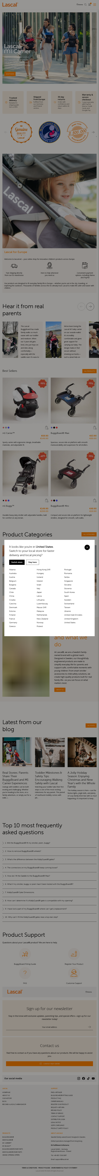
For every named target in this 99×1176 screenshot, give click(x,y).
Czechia (12, 603)
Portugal (67, 569)
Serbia (66, 577)
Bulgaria (12, 585)
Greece (12, 626)
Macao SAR (41, 607)
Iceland (40, 577)
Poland (40, 626)
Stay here (32, 562)
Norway (40, 622)
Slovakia (67, 585)
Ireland (39, 581)
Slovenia (67, 588)
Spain (66, 596)
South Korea (69, 592)
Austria (12, 577)
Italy (38, 588)
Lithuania (40, 600)
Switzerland (69, 603)
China (11, 596)
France (12, 619)
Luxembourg (42, 603)
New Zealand (42, 619)
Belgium (12, 581)
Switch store (16, 562)
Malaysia (40, 611)
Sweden (67, 600)
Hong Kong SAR (43, 569)
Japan (39, 592)
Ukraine (67, 611)
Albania (12, 569)
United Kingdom (71, 619)
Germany (13, 622)
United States (69, 622)
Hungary (40, 573)
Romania (68, 573)
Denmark (13, 607)
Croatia (12, 600)
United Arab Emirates (73, 615)
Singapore (68, 581)
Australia (12, 573)
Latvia (39, 596)
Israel (39, 585)
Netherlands (42, 615)
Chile (11, 592)
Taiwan (67, 607)
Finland (12, 615)
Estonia (12, 611)
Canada (12, 588)
